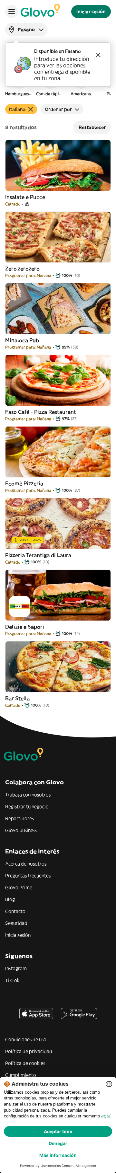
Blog (10, 899)
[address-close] (98, 55)
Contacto (15, 911)
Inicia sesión (18, 935)
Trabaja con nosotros (28, 795)
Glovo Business (21, 830)
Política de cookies (25, 1063)
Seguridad (16, 923)
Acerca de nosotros (25, 864)
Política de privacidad (28, 1051)
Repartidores (19, 818)
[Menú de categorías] (11, 11)
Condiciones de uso (25, 1039)
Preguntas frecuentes (28, 875)
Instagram (16, 968)
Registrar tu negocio (27, 806)
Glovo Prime (18, 887)
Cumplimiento (20, 1075)
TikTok (12, 980)
